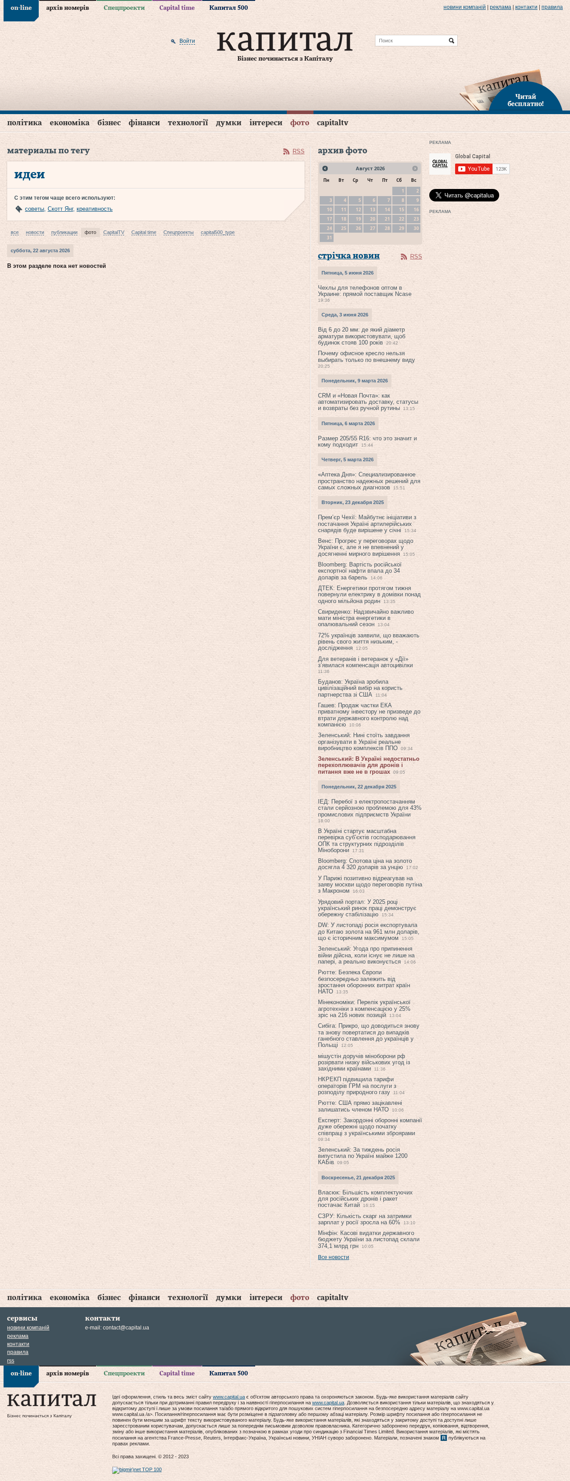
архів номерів (67, 8)
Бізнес (109, 123)
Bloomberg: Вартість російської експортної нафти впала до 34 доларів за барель (360, 571)
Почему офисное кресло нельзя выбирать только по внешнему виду (366, 356)
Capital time (177, 8)
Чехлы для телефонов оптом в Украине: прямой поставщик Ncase (364, 290)
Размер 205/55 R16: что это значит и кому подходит (367, 441)
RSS (299, 151)
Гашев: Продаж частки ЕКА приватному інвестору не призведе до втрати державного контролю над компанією (369, 715)
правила (552, 7)
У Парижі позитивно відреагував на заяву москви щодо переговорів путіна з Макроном (370, 884)
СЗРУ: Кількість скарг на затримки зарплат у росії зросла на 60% (364, 1219)
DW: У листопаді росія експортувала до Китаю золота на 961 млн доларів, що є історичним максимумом (368, 931)
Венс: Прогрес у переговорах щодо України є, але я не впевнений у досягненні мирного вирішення (365, 547)
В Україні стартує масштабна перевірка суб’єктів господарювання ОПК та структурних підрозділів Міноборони (366, 840)
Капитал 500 (228, 8)
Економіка (70, 123)
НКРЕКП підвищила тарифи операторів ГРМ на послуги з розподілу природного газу (357, 1085)
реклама (500, 7)
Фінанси (144, 123)
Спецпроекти (124, 8)
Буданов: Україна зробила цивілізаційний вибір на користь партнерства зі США (360, 688)
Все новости (333, 1257)
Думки (228, 123)
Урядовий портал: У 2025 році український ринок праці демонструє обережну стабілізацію (367, 908)
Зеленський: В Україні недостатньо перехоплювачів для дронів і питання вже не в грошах (368, 765)
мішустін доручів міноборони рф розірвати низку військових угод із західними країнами (364, 1062)
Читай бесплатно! (526, 101)
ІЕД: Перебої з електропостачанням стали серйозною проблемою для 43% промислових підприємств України (370, 808)
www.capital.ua (229, 1396)
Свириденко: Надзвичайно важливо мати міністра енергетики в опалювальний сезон (366, 618)
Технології (188, 123)
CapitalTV (332, 123)
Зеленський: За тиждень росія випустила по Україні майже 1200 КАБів (362, 1156)
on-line (21, 8)
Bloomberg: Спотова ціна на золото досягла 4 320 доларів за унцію (365, 863)
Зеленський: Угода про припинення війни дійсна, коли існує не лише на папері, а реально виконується (366, 955)
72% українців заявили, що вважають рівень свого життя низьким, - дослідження (368, 642)
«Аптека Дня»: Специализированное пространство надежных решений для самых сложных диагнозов (369, 481)
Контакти (526, 7)
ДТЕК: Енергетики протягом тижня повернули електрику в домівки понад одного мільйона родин (369, 594)
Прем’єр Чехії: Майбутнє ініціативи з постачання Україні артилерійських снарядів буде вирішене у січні (367, 523)
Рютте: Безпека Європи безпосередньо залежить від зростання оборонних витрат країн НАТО (364, 982)
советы (34, 208)
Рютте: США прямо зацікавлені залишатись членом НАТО (360, 1105)
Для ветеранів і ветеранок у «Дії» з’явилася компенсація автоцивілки (365, 662)
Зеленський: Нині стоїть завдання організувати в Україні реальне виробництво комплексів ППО (364, 741)
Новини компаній (465, 7)
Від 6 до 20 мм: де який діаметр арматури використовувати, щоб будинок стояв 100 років (361, 336)
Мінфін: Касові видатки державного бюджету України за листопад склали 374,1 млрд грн (368, 1239)
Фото (299, 123)
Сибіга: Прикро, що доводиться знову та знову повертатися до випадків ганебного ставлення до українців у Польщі (368, 1035)
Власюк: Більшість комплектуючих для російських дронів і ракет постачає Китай (365, 1199)
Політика (24, 123)
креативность (95, 208)
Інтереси (265, 123)
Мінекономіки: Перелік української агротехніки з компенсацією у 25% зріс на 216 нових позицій (364, 1008)
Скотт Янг (60, 208)
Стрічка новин (349, 256)
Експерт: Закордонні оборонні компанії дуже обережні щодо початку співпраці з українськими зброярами (370, 1126)
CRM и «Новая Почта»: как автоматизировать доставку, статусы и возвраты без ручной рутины (368, 402)
